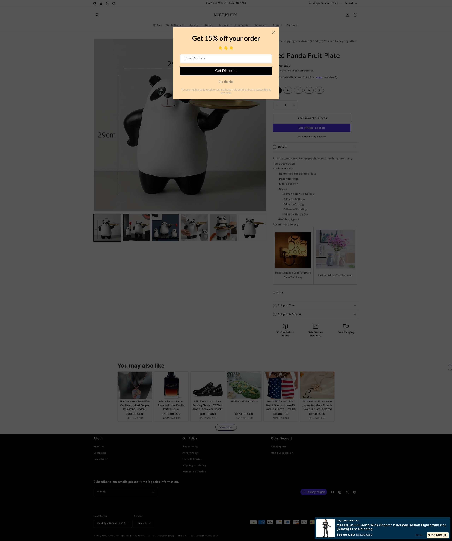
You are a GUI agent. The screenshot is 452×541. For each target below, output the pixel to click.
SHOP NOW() (438, 535)
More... (420, 535)
